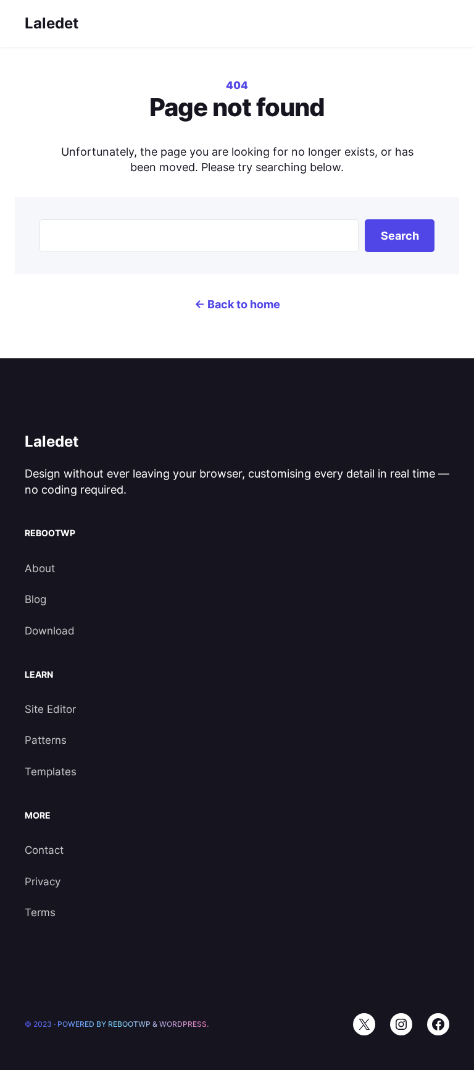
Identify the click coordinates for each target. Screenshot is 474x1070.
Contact (44, 850)
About (40, 568)
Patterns (46, 740)
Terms (40, 912)
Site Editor (50, 709)
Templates (51, 771)
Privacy (42, 881)
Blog (35, 599)
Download (50, 631)
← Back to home (237, 304)
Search (400, 235)
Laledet (51, 23)
